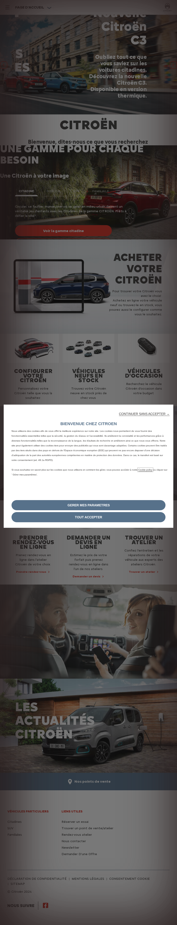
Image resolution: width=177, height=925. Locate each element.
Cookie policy (145, 469)
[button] (144, 414)
